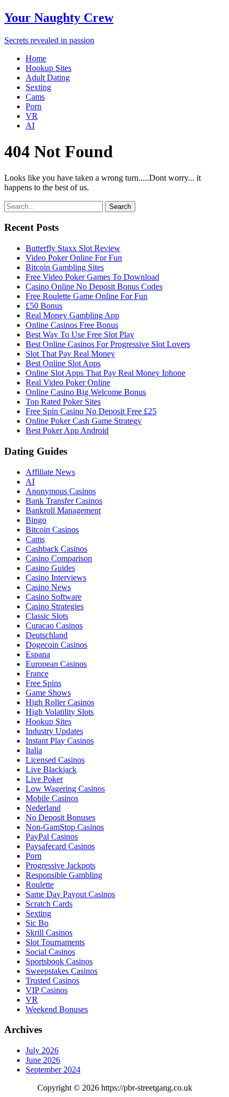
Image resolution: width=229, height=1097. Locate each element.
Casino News (48, 587)
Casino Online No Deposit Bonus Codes (94, 286)
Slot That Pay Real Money (70, 353)
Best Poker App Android (67, 430)
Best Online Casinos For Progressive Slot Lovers (108, 344)
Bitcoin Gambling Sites (65, 267)
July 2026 (42, 1050)
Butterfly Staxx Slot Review (73, 248)
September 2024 (53, 1069)
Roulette (40, 884)
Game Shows (48, 692)
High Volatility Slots (60, 711)
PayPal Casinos (52, 836)
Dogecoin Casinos (56, 644)
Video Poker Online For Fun (74, 257)
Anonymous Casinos (61, 491)
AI (30, 125)
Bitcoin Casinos (52, 529)
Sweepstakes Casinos (61, 970)
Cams (35, 96)
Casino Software (53, 596)
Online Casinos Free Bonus (72, 324)
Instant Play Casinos (60, 740)
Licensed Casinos (55, 759)
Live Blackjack (51, 769)
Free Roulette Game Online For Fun (87, 296)
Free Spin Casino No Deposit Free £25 (91, 411)
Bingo (36, 520)
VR (32, 115)
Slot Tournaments (55, 942)
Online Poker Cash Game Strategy (84, 420)
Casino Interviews (56, 577)
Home (36, 58)
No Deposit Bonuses (60, 817)
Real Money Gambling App (72, 315)
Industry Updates (54, 731)
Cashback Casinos (56, 548)
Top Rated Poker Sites (63, 401)
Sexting (38, 87)
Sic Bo (37, 922)
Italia (34, 750)
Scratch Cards (49, 903)
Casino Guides (50, 567)
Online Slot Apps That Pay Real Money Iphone (105, 372)
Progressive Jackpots (60, 865)
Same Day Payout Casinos (70, 894)
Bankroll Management (63, 510)
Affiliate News (50, 472)
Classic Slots (47, 615)
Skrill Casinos (49, 932)
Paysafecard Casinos (60, 846)
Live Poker (44, 779)
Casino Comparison (59, 558)
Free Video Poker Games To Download (92, 276)
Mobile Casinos (52, 798)
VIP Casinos (47, 990)
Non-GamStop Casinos (65, 827)
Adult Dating (48, 77)
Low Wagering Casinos (65, 788)
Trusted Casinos (52, 980)
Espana (38, 654)
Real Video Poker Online (68, 382)
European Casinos (56, 663)
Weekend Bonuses (57, 1009)
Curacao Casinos (54, 625)
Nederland (43, 807)
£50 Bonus (44, 305)
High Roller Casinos (60, 702)
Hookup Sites (48, 67)
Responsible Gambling (64, 875)
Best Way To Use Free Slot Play (80, 334)
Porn (34, 106)
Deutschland (47, 635)
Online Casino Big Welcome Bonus (86, 392)
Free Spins (43, 683)
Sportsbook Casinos (59, 961)
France (37, 673)
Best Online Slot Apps (63, 363)
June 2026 (43, 1059)
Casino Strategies (55, 606)
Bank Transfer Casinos (64, 500)
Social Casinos (50, 951)
